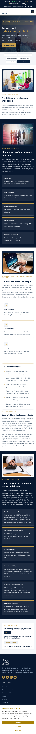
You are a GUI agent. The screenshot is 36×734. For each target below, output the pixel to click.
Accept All (18, 722)
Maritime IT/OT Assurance (25, 54)
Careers (4, 699)
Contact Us (5, 702)
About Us (4, 686)
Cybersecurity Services (10, 54)
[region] (18, 719)
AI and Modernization (12, 58)
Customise (18, 726)
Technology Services (24, 58)
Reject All (18, 730)
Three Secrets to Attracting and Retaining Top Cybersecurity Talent (17, 637)
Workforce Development (23, 61)
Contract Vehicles (7, 693)
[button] (32, 11)
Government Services (8, 690)
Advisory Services (11, 61)
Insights (4, 696)
